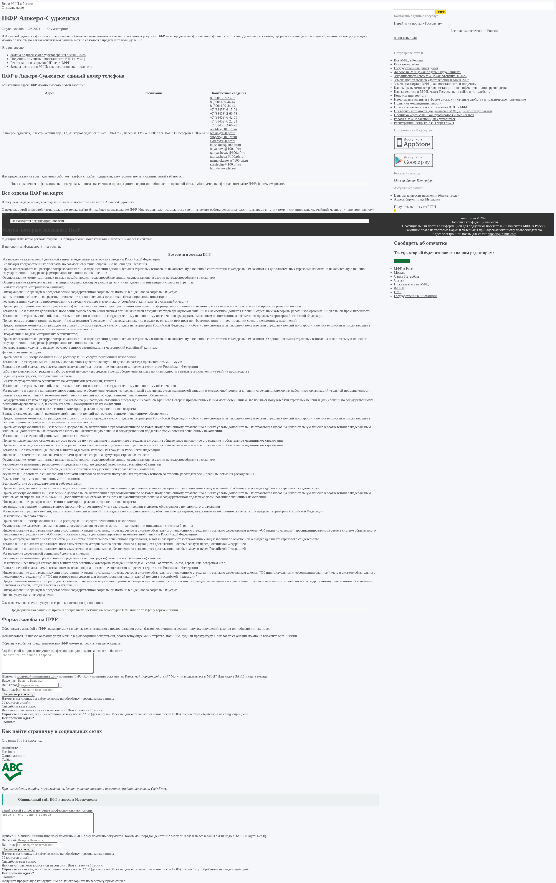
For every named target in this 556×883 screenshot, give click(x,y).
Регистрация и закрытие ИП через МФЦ (40, 63)
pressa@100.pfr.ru (222, 133)
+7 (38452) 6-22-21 (223, 121)
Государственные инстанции (415, 296)
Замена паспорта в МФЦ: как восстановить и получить (51, 66)
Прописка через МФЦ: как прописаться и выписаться (434, 115)
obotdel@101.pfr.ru (223, 129)
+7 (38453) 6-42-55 (223, 117)
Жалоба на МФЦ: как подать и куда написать (427, 72)
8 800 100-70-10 (405, 38)
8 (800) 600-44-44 (222, 102)
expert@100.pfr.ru (222, 141)
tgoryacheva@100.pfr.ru (226, 156)
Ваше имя (9, 680)
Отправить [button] (402, 261)
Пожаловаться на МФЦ (411, 284)
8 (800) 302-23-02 (222, 98)
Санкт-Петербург (407, 276)
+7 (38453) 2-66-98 (223, 125)
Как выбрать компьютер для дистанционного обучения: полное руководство (451, 87)
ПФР (397, 292)
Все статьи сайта (406, 64)
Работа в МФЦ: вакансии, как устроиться (424, 119)
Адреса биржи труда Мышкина (417, 199)
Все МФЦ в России (408, 60)
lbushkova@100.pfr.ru (225, 145)
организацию (41, 221)
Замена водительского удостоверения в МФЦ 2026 (48, 55)
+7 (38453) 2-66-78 (223, 113)
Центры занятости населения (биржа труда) (426, 195)
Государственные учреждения (416, 68)
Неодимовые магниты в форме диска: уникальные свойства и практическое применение (460, 99)
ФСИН (399, 288)
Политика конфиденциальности (418, 103)
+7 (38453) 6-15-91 (223, 109)
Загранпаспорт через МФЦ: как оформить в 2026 (430, 76)
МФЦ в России (405, 268)
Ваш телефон (11, 689)
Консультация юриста (410, 95)
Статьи (399, 280)
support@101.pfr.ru (223, 137)
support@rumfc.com (502, 234)
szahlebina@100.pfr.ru (225, 164)
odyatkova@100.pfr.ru (225, 149)
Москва (399, 272)
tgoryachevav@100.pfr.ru (227, 152)
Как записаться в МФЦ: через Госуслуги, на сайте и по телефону (442, 91)
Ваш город (10, 685)
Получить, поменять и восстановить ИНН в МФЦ (47, 59)
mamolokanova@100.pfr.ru (229, 160)
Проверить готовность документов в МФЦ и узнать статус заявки (443, 111)
